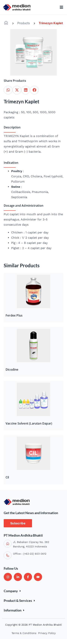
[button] (8, 90)
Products (23, 23)
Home (6, 22)
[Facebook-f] (28, 577)
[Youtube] (38, 577)
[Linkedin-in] (18, 577)
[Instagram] (8, 577)
